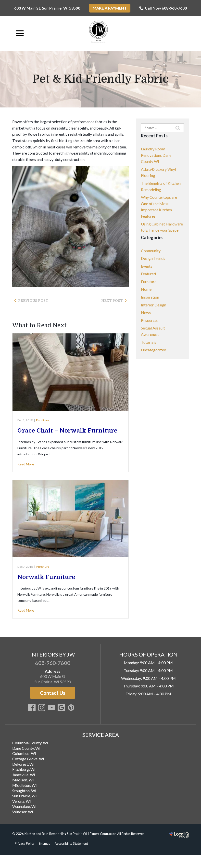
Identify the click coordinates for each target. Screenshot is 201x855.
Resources (149, 320)
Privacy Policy (25, 843)
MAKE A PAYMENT (110, 8)
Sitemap (44, 843)
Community (151, 250)
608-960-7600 (52, 662)
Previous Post (33, 301)
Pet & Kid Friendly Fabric (100, 79)
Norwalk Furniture (46, 577)
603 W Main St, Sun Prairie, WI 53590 (47, 8)
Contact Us (52, 693)
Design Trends (153, 258)
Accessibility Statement (71, 843)
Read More (25, 464)
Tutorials (148, 342)
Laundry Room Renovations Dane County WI (156, 155)
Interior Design (153, 305)
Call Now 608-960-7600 (166, 8)
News (146, 312)
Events (146, 266)
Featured (148, 273)
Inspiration (150, 297)
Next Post (112, 301)
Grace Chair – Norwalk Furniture (67, 430)
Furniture (42, 420)
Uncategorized (153, 349)
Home (146, 289)
